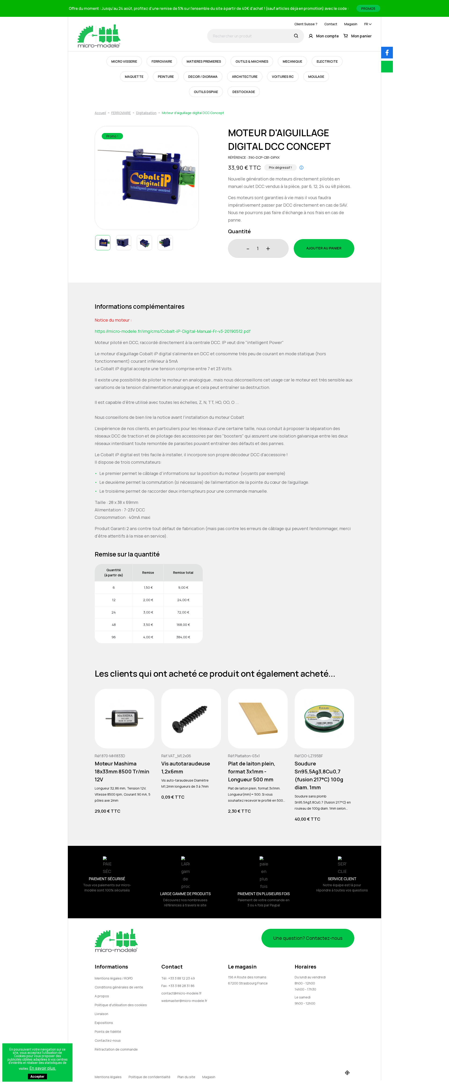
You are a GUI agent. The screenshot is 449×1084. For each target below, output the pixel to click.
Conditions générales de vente (119, 987)
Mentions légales (108, 1077)
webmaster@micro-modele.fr (184, 1000)
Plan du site (186, 1077)
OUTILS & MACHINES (251, 61)
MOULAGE (316, 76)
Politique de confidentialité (149, 1077)
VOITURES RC (283, 76)
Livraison (101, 1014)
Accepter (37, 1076)
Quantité (239, 231)
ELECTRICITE (327, 61)
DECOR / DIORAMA (202, 76)
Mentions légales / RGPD (114, 978)
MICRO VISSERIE (124, 61)
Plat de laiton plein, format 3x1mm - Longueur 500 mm (251, 771)
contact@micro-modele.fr (181, 993)
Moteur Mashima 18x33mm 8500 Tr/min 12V (122, 771)
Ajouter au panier (323, 248)
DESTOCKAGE (243, 92)
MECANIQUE (292, 61)
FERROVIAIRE (162, 61)
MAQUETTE (134, 76)
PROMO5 (368, 8)
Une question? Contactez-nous (307, 938)
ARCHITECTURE (244, 76)
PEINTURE (166, 76)
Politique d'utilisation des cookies (121, 1005)
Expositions (104, 1022)
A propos (102, 996)
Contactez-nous (108, 1040)
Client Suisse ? (305, 24)
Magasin (350, 24)
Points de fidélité (108, 1031)
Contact (330, 24)
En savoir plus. (42, 1068)
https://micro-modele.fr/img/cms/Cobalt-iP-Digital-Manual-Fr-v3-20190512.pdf (172, 331)
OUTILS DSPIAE (206, 92)
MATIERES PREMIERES (204, 61)
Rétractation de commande (116, 1049)
